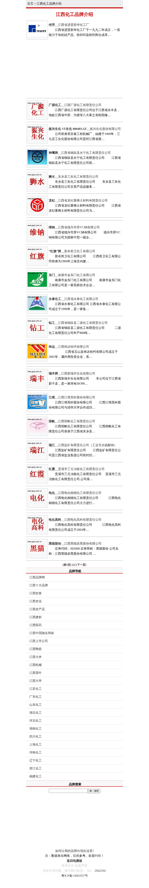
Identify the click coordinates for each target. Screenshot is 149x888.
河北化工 (35, 720)
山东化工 (35, 704)
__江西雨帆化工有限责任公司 (72, 421)
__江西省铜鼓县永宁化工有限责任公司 (80, 152)
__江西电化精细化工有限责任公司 (75, 492)
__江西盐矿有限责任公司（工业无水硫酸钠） (83, 445)
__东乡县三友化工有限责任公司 (73, 176)
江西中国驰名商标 (41, 633)
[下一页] (81, 564)
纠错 (98, 855)
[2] (73, 564)
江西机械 (35, 664)
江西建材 (35, 617)
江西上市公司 (38, 641)
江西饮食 (35, 593)
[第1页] (67, 564)
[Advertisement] (74, 69)
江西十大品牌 (38, 585)
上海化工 (35, 744)
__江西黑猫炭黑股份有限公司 (75, 543)
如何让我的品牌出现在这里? (74, 850)
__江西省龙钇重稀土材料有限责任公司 (78, 200)
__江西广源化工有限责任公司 (75, 105)
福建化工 (35, 776)
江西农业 (35, 601)
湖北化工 (35, 712)
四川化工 (35, 736)
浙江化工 (35, 768)
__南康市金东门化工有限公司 (72, 275)
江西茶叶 (35, 672)
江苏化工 (35, 688)
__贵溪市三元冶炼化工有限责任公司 (77, 469)
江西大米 (35, 657)
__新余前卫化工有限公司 (72, 251)
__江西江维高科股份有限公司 (72, 397)
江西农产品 (37, 609)
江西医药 (35, 625)
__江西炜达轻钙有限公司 (69, 346)
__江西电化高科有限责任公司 (75, 519)
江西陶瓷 (35, 649)
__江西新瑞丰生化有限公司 (72, 373)
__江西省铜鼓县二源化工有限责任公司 (78, 322)
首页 (30, 3)
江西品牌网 (37, 577)
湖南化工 (35, 728)
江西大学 (35, 680)
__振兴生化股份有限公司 (85, 128)
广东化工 (35, 696)
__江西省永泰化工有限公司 (73, 299)
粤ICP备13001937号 (74, 875)
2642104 (100, 870)
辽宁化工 (35, 760)
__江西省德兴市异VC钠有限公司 (74, 227)
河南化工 (35, 752)
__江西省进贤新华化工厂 (69, 24)
